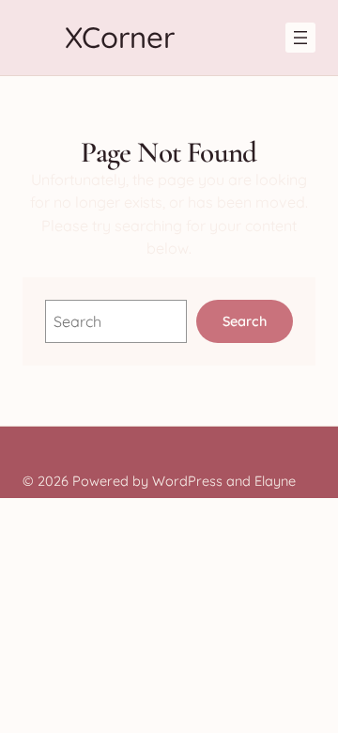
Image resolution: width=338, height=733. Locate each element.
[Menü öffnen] (300, 38)
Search (245, 321)
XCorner (120, 37)
